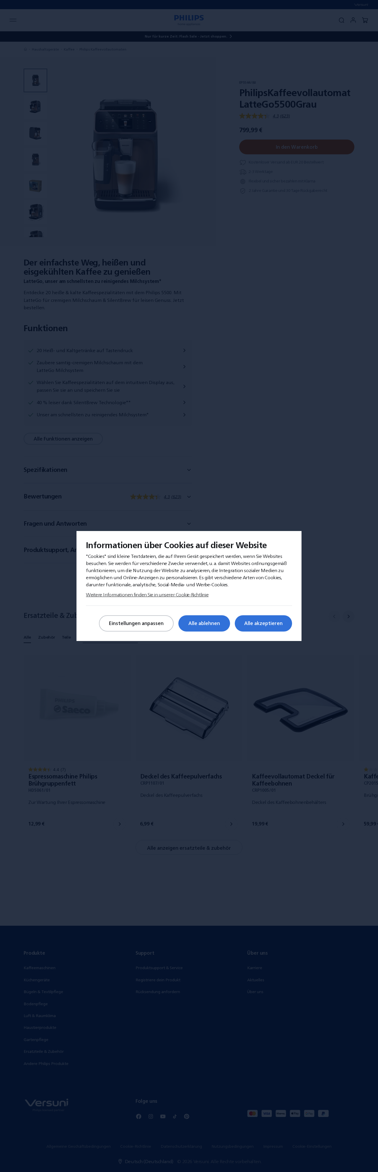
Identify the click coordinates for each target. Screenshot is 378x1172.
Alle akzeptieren (263, 623)
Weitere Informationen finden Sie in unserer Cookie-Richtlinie (147, 594)
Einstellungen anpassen (136, 623)
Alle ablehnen (204, 623)
